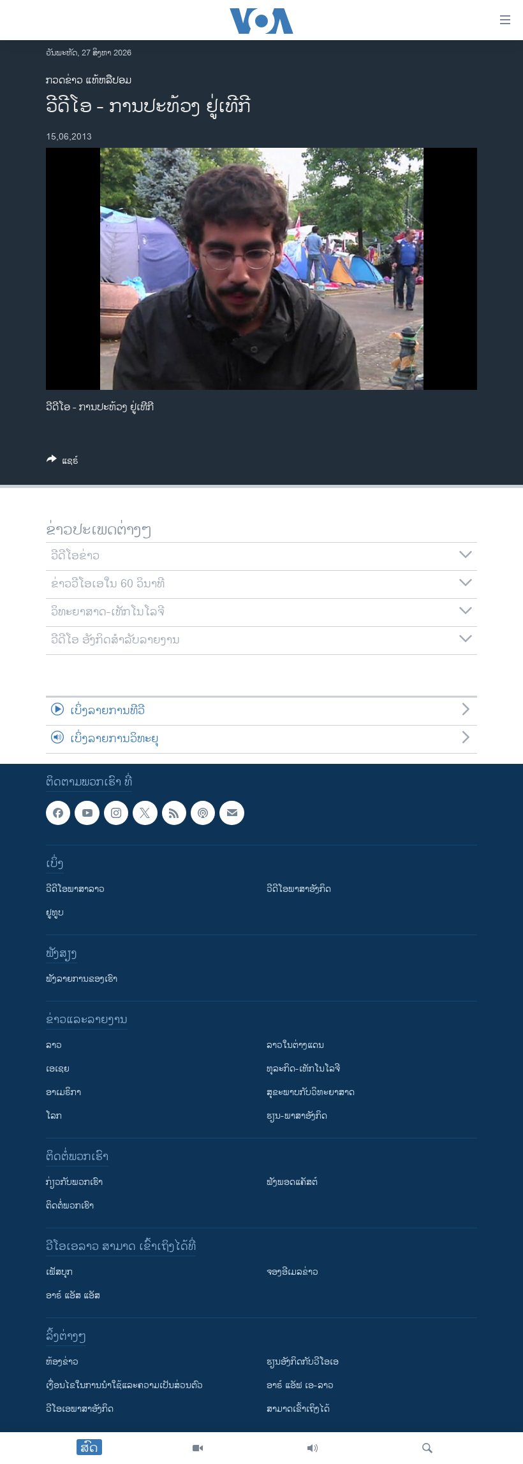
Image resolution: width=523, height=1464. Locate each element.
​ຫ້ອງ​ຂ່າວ (62, 1361)
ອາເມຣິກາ (63, 1092)
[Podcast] (203, 813)
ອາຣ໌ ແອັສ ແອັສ (73, 1295)
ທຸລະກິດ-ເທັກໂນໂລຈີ (303, 1068)
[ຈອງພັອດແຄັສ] (231, 813)
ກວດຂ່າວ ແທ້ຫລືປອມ (88, 80)
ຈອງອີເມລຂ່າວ (292, 1272)
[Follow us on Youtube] (87, 813)
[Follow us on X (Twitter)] (145, 813)
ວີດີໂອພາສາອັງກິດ (299, 889)
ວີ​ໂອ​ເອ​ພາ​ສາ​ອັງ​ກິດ (80, 1409)
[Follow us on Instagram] (116, 813)
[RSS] (174, 813)
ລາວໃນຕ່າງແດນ (295, 1045)
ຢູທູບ (55, 912)
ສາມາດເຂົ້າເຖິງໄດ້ (298, 1409)
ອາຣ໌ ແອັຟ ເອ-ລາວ (300, 1385)
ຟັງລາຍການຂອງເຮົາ (81, 979)
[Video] (198, 1448)
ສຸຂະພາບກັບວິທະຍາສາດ (311, 1092)
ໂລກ (54, 1116)
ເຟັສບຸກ (59, 1272)
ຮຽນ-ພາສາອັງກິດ (297, 1116)
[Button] (62, 463)
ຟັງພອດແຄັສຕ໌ (292, 1182)
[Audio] (312, 1448)
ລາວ (54, 1045)
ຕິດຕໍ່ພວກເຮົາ (70, 1205)
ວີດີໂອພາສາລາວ (75, 889)
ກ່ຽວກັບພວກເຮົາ (74, 1182)
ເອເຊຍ (58, 1068)
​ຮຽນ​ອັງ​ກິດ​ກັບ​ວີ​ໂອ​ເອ (303, 1361)
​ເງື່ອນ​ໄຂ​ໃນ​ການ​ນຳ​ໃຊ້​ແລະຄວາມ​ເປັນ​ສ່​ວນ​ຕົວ (124, 1385)
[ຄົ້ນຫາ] (427, 1448)
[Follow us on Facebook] (58, 813)
